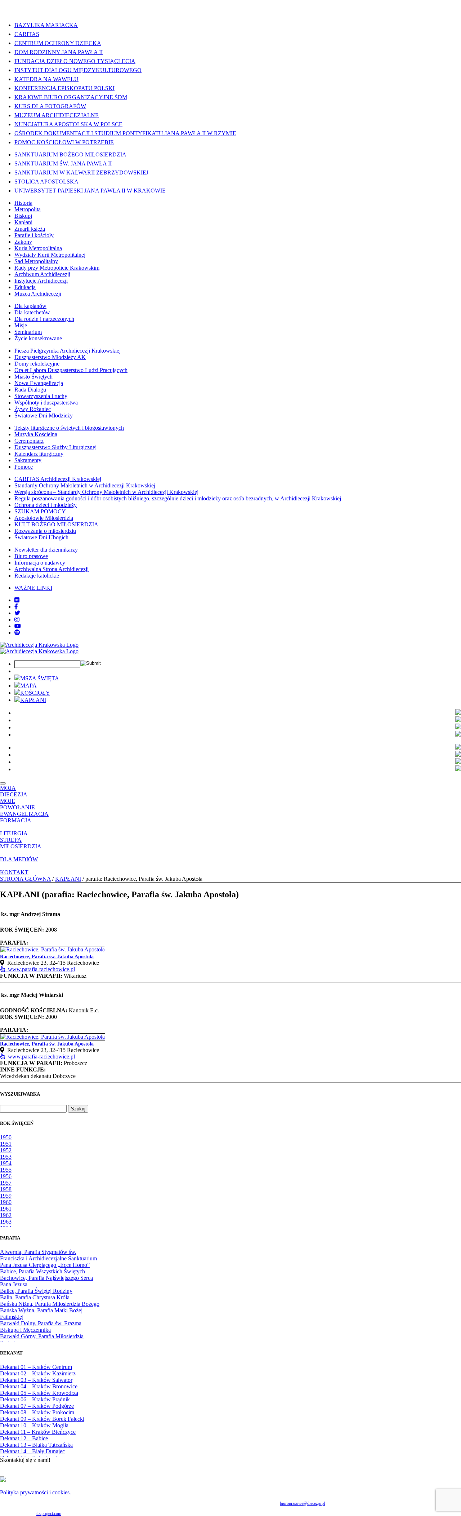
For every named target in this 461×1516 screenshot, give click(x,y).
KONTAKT (14, 872)
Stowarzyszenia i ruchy (40, 396)
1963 (6, 1222)
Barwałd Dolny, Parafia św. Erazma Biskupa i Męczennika (40, 1326)
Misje (20, 325)
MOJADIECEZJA (13, 791)
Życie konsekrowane (38, 338)
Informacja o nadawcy (39, 563)
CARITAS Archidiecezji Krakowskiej (57, 479)
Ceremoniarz (29, 441)
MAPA (28, 685)
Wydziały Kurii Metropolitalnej (49, 255)
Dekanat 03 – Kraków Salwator (36, 1380)
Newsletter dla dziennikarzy (46, 550)
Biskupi (23, 216)
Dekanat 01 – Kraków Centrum (36, 1367)
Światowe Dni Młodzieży (43, 415)
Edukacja (25, 287)
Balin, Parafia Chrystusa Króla (35, 1297)
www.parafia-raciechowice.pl (40, 969)
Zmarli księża (29, 229)
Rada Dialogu (30, 389)
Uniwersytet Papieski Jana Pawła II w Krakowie (90, 190)
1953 (6, 1157)
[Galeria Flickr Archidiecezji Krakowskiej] (16, 600)
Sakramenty (27, 460)
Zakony (23, 242)
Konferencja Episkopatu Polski (64, 88)
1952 (6, 1150)
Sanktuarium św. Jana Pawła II (63, 163)
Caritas (26, 34)
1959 (6, 1196)
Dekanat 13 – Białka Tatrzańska (36, 1445)
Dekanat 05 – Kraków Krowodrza (39, 1393)
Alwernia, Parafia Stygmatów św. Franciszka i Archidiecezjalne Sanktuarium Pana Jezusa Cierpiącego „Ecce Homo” (48, 1258)
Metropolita (27, 209)
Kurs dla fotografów (50, 106)
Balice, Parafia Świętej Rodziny (36, 1291)
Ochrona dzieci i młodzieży (45, 505)
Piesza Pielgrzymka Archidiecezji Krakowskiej (67, 351)
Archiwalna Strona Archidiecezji (51, 569)
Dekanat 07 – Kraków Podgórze (37, 1406)
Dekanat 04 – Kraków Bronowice (38, 1386)
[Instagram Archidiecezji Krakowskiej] (16, 619)
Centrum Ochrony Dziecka (57, 43)
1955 (6, 1170)
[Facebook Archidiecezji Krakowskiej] (16, 607)
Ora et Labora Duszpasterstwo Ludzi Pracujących (70, 370)
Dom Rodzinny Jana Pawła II (58, 52)
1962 (6, 1215)
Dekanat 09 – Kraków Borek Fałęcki (42, 1419)
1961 (6, 1209)
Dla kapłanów (30, 306)
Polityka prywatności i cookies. (35, 1492)
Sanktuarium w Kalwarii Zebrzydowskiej (81, 172)
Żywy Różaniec (32, 409)
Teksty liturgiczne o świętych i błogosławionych (69, 428)
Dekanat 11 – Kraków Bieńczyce (38, 1432)
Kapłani (23, 222)
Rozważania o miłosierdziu (45, 531)
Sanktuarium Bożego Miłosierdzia (70, 154)
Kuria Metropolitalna (38, 248)
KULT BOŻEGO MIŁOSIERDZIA (56, 524)
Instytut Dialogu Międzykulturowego (78, 70)
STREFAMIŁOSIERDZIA (20, 843)
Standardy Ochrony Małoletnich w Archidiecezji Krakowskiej (84, 485)
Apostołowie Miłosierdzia (43, 518)
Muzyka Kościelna (35, 434)
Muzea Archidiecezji (37, 294)
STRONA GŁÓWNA (25, 879)
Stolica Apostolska (46, 181)
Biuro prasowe (31, 556)
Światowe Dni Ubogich (41, 537)
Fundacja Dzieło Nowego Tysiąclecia (74, 61)
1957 (6, 1183)
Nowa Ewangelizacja (38, 383)
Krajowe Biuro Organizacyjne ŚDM (70, 97)
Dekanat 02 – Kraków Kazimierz (38, 1373)
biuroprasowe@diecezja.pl (302, 1503)
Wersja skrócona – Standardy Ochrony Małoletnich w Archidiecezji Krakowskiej (106, 492)
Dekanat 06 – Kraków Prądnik (35, 1399)
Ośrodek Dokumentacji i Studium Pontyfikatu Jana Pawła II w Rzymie (125, 133)
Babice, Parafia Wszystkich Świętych (42, 1271)
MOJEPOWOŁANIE (17, 804)
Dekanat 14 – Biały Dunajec (32, 1451)
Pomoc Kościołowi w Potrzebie (64, 142)
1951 (6, 1144)
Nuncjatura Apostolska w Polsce (68, 124)
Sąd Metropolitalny (36, 261)
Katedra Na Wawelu (46, 79)
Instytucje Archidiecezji (41, 281)
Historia (23, 203)
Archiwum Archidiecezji (42, 274)
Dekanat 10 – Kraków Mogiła (34, 1425)
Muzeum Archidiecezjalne (56, 115)
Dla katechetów (32, 312)
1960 (6, 1202)
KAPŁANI (33, 700)
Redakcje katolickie (36, 576)
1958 (6, 1189)
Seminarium (28, 332)
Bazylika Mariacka (46, 25)
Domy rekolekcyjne (36, 364)
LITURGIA (14, 833)
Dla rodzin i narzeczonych (44, 319)
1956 (6, 1176)
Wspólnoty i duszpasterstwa (46, 402)
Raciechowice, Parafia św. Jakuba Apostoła (47, 956)
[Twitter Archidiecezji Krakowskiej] (17, 613)
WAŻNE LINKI (33, 588)
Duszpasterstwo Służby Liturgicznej (55, 447)
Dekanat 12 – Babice (24, 1438)
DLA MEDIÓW (19, 859)
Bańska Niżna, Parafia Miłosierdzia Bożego (49, 1304)
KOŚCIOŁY (35, 693)
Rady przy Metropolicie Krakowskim (56, 268)
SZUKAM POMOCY (40, 511)
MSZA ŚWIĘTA (39, 678)
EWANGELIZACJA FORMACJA (24, 817)
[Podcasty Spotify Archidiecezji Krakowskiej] (17, 632)
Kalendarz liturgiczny (38, 454)
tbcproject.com (48, 1513)
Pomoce (23, 467)
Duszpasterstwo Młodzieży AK (50, 357)
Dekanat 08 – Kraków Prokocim (37, 1412)
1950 (6, 1137)
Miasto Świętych (33, 377)
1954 (6, 1163)
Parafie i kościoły (34, 235)
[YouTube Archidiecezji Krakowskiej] (17, 626)
